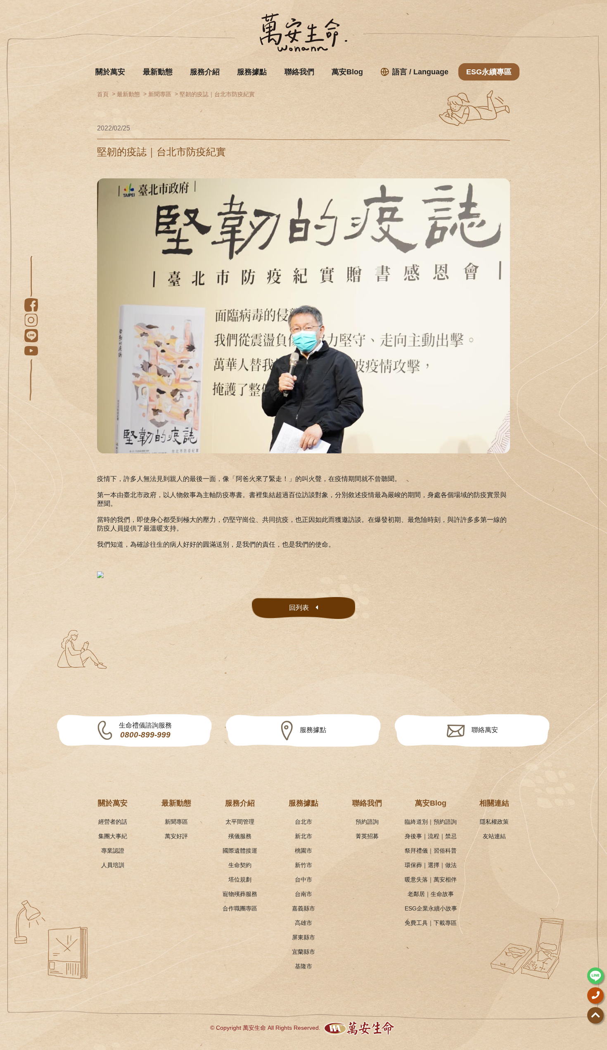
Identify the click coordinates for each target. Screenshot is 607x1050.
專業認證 (112, 850)
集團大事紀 (112, 836)
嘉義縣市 (303, 908)
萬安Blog (347, 72)
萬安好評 (176, 836)
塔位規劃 (239, 879)
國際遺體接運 (240, 850)
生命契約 (239, 865)
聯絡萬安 (485, 729)
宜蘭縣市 (303, 951)
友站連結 (494, 836)
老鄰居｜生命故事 (431, 894)
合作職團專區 (240, 908)
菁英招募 (367, 836)
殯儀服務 (239, 836)
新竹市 (303, 865)
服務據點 (252, 72)
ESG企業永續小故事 (431, 908)
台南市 (303, 894)
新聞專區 (159, 94)
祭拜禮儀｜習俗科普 (431, 850)
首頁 (103, 94)
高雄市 (303, 923)
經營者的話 (112, 821)
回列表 (299, 607)
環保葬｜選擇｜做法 (431, 865)
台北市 (303, 821)
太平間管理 (239, 821)
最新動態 (158, 72)
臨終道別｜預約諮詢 (431, 821)
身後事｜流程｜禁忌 (431, 836)
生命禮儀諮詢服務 (145, 731)
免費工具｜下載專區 (431, 923)
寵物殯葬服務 (240, 894)
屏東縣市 (303, 937)
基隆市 (303, 966)
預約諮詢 (367, 821)
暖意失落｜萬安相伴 (431, 879)
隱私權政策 (494, 821)
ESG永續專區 (489, 72)
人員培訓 (112, 865)
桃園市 (303, 850)
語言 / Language (420, 72)
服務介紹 (205, 72)
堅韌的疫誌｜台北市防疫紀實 (217, 94)
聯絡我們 (299, 72)
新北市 (303, 836)
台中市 (303, 879)
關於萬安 (110, 72)
